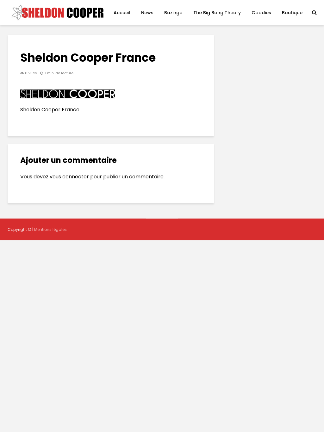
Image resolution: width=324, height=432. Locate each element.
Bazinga (173, 12)
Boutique (292, 12)
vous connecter (69, 176)
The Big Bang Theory (217, 12)
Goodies (261, 12)
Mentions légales (50, 229)
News (147, 12)
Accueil (122, 12)
